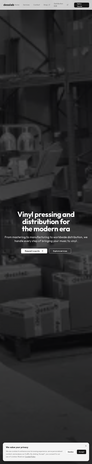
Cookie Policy (30, 457)
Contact (36, 5)
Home (17, 5)
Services (26, 5)
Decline (70, 452)
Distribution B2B (58, 5)
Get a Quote (79, 5)
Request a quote (32, 251)
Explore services (60, 251)
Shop (46, 5)
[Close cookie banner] (86, 446)
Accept (81, 452)
